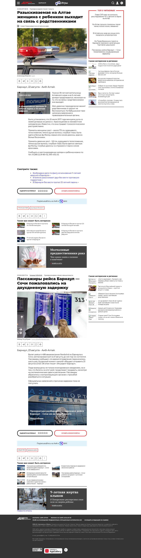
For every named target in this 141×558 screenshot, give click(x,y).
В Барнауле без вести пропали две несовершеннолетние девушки (72, 232)
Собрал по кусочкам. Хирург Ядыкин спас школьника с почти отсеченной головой (111, 87)
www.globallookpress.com (40, 339)
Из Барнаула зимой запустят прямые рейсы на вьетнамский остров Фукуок (37, 474)
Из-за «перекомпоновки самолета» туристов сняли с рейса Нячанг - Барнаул (36, 481)
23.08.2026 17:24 (22, 275)
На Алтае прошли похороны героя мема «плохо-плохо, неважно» (106, 25)
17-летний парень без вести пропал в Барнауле (36, 238)
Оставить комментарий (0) (70, 191)
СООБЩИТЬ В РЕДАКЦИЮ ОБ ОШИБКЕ (96, 520)
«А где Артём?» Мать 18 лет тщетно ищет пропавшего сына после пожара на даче (110, 302)
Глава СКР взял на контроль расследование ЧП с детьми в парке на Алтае (106, 16)
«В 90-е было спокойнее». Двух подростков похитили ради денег (109, 65)
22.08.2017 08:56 (22, 9)
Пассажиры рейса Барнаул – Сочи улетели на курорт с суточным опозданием (73, 474)
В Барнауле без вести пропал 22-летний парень (55, 182)
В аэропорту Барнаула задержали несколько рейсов (73, 467)
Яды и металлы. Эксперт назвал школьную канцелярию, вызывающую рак (109, 94)
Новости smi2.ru (24, 269)
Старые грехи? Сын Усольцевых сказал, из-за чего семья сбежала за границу (110, 317)
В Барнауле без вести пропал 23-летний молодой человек (72, 224)
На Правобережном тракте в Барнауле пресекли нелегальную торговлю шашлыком (106, 43)
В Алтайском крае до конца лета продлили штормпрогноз (106, 34)
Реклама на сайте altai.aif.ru (61, 518)
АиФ (33, 76)
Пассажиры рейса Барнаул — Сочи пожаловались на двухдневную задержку (106, 52)
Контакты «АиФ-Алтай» (40, 518)
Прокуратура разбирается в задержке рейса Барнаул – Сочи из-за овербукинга (57, 412)
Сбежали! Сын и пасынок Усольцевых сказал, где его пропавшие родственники (111, 295)
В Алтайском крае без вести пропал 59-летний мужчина (36, 231)
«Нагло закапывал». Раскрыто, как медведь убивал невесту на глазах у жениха (110, 280)
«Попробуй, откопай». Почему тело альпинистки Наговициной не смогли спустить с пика (110, 102)
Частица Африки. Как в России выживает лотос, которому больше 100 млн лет (110, 73)
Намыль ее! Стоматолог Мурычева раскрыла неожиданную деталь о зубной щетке (110, 310)
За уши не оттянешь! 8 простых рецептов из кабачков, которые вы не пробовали (111, 80)
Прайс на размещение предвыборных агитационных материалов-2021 (57, 520)
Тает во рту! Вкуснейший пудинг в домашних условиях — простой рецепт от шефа (110, 288)
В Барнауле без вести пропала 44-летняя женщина (37, 224)
